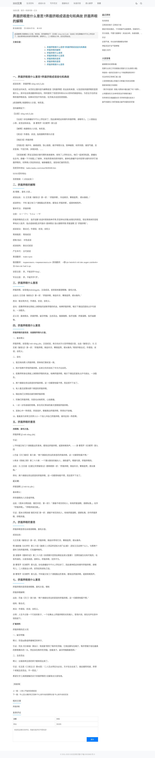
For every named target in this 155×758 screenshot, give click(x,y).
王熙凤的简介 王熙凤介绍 (111, 25)
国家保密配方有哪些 (109, 85)
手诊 (104, 37)
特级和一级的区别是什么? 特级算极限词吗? (118, 73)
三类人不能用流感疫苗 (28, 691)
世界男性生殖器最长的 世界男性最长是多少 (118, 98)
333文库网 (74, 754)
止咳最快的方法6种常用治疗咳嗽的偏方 (117, 93)
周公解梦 (89, 3)
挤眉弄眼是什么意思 (55, 56)
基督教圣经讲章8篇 (109, 64)
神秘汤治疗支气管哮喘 (110, 46)
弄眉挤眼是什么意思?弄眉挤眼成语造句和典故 (66, 47)
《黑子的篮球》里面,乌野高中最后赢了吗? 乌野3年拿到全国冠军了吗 (128, 89)
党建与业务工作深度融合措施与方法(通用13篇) (119, 68)
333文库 (17, 3)
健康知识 (65, 3)
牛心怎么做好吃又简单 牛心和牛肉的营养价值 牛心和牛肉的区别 (44, 694)
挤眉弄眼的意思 (53, 59)
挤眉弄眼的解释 (53, 50)
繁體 (99, 3)
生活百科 (30, 3)
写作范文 (53, 3)
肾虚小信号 (106, 50)
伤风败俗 (105, 21)
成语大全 (42, 3)
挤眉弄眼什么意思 (54, 53)
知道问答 (77, 3)
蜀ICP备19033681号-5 (86, 754)
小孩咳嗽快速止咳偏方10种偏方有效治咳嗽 (118, 81)
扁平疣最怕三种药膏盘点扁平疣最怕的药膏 (118, 102)
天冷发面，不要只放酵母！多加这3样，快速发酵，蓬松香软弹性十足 (128, 33)
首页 (22, 10)
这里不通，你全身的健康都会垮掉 (115, 42)
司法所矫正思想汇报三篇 (111, 77)
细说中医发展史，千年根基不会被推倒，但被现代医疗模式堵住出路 (127, 29)
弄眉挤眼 (17, 684)
